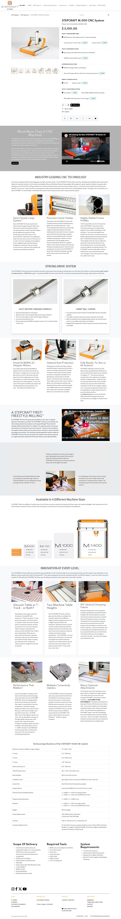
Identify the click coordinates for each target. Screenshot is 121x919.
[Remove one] (63, 105)
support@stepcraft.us (70, 908)
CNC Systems (25, 15)
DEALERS (90, 906)
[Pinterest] (89, 118)
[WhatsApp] (83, 118)
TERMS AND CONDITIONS (95, 902)
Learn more (15, 163)
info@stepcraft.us (87, 394)
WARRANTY (90, 900)
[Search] (108, 15)
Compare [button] (66, 112)
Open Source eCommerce (102, 916)
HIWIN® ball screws (30, 273)
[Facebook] (64, 118)
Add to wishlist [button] (68, 109)
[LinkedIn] (77, 118)
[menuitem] (29, 5)
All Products (15, 15)
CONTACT (90, 904)
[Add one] (68, 105)
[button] (13, 43)
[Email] (95, 118)
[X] (71, 118)
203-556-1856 (67, 911)
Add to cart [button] (76, 105)
